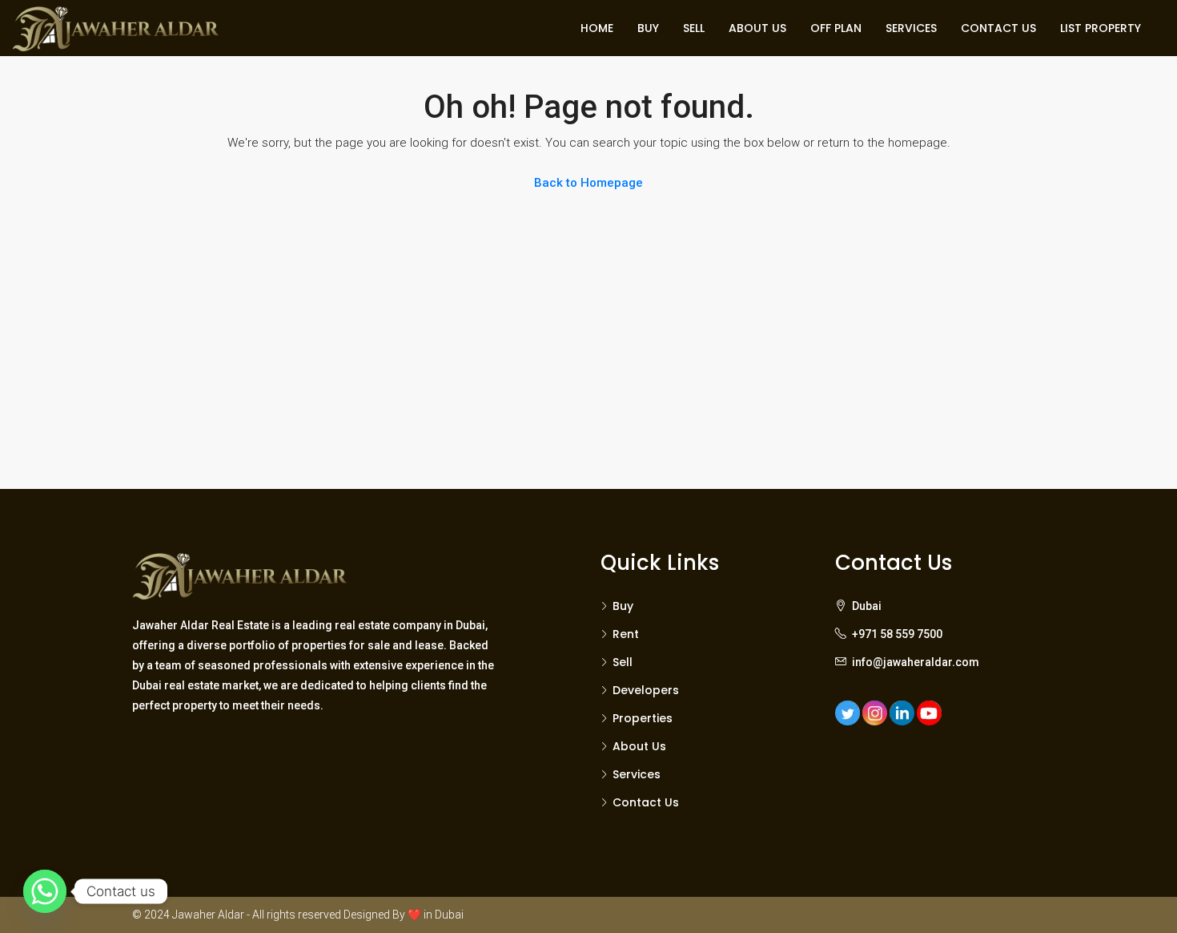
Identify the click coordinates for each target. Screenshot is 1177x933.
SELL (694, 28)
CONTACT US (998, 28)
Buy (623, 606)
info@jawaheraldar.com (915, 662)
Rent (626, 634)
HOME (596, 28)
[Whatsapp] (44, 891)
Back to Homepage (588, 183)
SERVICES (911, 28)
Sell (623, 662)
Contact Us (646, 802)
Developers (646, 690)
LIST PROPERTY (1100, 28)
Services (637, 774)
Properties (643, 718)
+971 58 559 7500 (897, 634)
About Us (639, 746)
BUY (648, 28)
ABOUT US (757, 28)
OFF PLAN (836, 28)
